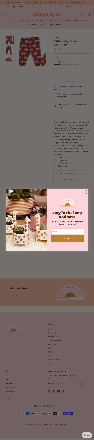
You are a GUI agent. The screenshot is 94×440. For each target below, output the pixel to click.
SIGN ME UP (67, 238)
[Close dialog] (85, 192)
